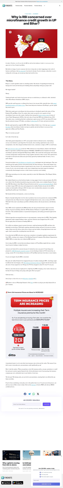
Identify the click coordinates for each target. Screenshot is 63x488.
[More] (44, 6)
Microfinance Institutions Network (32, 263)
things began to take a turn (14, 148)
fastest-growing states (43, 115)
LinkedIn (30, 278)
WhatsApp (25, 278)
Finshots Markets (28, 5)
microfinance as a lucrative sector (26, 162)
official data (34, 121)
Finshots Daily (19, 5)
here (32, 282)
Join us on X (41, 408)
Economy (35, 13)
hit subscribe (22, 71)
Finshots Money (38, 5)
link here (33, 385)
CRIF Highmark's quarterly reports (21, 251)
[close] (62, 1)
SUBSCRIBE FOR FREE (46, 484)
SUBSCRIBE (46, 404)
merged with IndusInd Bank (46, 184)
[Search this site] (60, 6)
